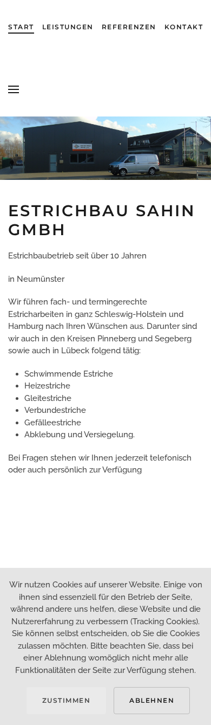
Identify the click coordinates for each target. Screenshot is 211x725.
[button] (13, 89)
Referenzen (129, 27)
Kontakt (183, 27)
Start (21, 27)
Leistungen (68, 27)
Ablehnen (151, 700)
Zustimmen (66, 700)
